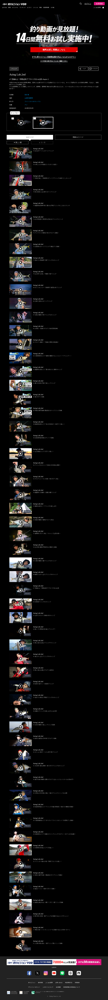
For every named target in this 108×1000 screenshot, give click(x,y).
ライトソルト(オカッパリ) (32, 101)
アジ (26, 105)
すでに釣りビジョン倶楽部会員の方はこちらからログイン (54, 57)
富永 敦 (27, 94)
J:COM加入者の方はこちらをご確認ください (54, 61)
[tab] (30, 137)
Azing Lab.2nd (17, 74)
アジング (14, 69)
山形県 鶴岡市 (29, 98)
